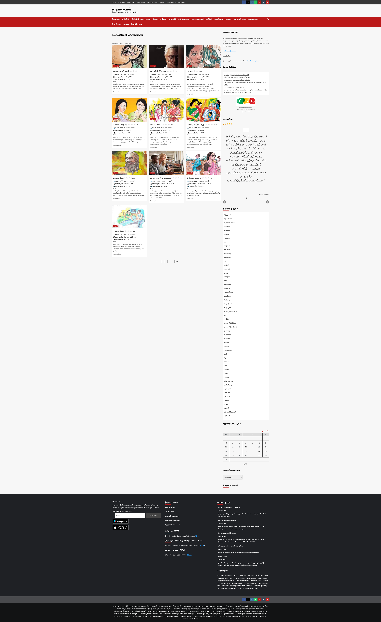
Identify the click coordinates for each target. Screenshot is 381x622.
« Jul (245, 464)
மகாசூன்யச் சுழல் (231, 520)
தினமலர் (227, 346)
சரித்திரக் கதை (184, 19)
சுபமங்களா (227, 296)
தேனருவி (227, 362)
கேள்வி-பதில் (130, 2)
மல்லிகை (227, 392)
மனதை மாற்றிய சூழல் (202, 124)
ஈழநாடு (226, 234)
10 (226, 447)
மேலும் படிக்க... (117, 91)
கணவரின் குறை (125, 124)
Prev (224, 202)
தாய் (225, 315)
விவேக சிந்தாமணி (230, 412)
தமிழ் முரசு (227, 307)
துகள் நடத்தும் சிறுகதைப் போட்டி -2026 (237, 80)
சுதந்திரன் (227, 288)
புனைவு (228, 19)
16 (266, 447)
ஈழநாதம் (227, 238)
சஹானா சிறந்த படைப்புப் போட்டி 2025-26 (237, 92)
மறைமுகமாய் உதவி (126, 71)
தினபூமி (226, 342)
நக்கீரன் (226, 369)
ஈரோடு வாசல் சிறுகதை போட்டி (234, 87)
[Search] (268, 19)
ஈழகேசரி (227, 230)
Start (245, 198)
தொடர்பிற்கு (181, 2)
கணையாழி (227, 253)
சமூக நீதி (172, 19)
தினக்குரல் (227, 331)
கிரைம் (155, 19)
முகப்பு (114, 2)
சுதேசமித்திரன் (228, 292)
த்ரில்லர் (209, 19)
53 (172, 261)
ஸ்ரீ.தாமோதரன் (130, 74)
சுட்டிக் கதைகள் (198, 19)
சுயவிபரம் (162, 2)
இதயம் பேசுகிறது (229, 222)
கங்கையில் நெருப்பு (230, 533)
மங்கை (226, 377)
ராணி (226, 404)
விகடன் (226, 408)
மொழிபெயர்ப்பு (136, 24)
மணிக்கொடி (228, 385)
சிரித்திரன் (227, 284)
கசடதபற (227, 249)
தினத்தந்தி (227, 334)
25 (233, 455)
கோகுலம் (227, 277)
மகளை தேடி (124, 178)
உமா (225, 242)
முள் (225, 556)
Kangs (220, 533)
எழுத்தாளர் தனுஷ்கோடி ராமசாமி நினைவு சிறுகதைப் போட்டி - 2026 (245, 90)
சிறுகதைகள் (121, 9)
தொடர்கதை (116, 24)
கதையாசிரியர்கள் (152, 2)
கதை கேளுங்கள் (170, 507)
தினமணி (227, 338)
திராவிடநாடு (228, 350)
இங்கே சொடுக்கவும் (229, 51)
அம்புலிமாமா (228, 219)
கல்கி (226, 261)
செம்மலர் (227, 300)
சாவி (225, 280)
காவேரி (226, 265)
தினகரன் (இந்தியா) (230, 323)
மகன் (195, 71)
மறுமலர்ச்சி (227, 389)
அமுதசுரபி (227, 215)
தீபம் (225, 354)
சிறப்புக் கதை (253, 19)
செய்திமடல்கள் (169, 511)
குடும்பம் (163, 19)
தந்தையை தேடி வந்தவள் (166, 178)
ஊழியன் (227, 246)
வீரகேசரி (227, 416)
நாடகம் (126, 24)
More (197, 536)
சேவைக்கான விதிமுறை (172, 520)
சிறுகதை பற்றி (141, 2)
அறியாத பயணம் (199, 178)
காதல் (148, 19)
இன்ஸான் (227, 226)
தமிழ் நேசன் (228, 304)
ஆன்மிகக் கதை (138, 19)
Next (176, 261)
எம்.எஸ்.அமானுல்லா (237, 546)
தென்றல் (226, 358)
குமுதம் (226, 273)
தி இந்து (226, 319)
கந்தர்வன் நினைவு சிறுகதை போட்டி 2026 (237, 77)
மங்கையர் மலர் (228, 381)
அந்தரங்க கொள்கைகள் (172, 525)
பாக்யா (226, 373)
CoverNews (185, 619)
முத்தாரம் (227, 396)
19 (239, 451)
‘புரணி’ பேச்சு (124, 231)
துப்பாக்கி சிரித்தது (163, 71)
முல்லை (226, 400)
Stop (246, 198)
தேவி (226, 365)
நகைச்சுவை (219, 19)
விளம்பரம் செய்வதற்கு (172, 516)
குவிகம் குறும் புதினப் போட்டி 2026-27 (236, 75)
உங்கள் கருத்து (171, 2)
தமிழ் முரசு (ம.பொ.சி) (230, 311)
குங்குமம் (227, 269)
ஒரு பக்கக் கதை (240, 19)
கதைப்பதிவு (121, 2)
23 (266, 451)
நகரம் (238, 507)
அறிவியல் (125, 19)
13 (246, 447)
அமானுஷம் (116, 19)
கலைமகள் (227, 257)
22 (259, 451)
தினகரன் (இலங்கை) (230, 327)
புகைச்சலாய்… (162, 124)
